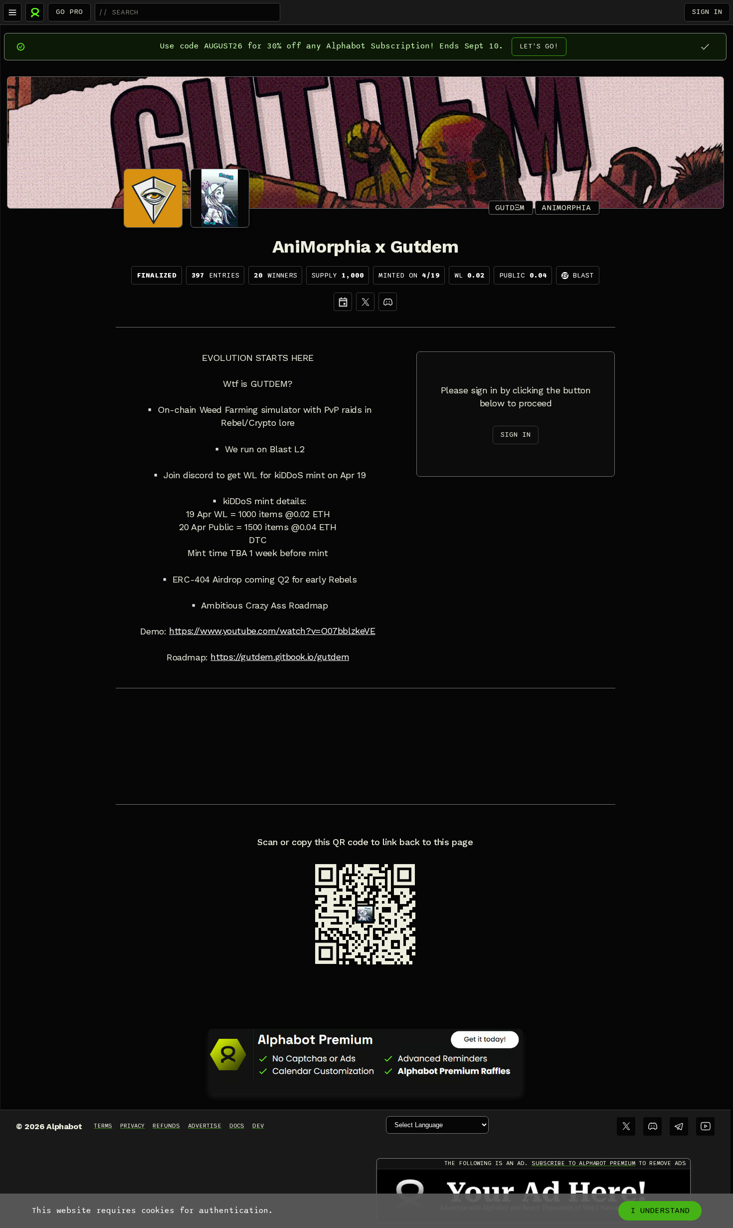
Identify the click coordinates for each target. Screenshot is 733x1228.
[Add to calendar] (343, 302)
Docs (236, 1125)
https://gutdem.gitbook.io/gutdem (279, 656)
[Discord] (387, 302)
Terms (103, 1125)
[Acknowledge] (705, 46)
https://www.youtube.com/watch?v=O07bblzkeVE (272, 630)
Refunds (166, 1125)
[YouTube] (705, 1126)
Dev (258, 1125)
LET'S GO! (539, 46)
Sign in (707, 11)
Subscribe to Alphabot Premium (583, 1163)
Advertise (204, 1125)
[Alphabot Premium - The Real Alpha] (365, 1054)
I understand (660, 1211)
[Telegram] (679, 1126)
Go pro (69, 11)
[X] (365, 302)
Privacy (132, 1125)
